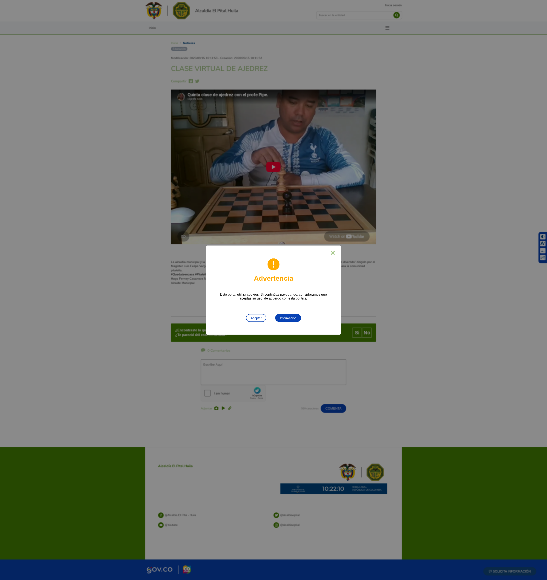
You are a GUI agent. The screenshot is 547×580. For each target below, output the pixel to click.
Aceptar (256, 318)
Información (288, 318)
